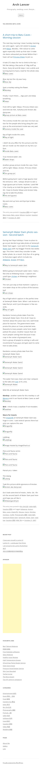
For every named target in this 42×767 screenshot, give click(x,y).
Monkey (33, 512)
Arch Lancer (21, 4)
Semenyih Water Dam (10, 518)
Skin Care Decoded (9, 671)
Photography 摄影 (21, 515)
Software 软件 (7, 718)
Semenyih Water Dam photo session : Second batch (20, 233)
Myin (22, 260)
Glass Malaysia (8, 655)
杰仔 (4, 548)
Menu (21, 15)
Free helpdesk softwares (11, 652)
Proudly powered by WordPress (13, 763)
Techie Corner (7, 674)
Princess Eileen (19, 57)
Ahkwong (6, 260)
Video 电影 (6, 727)
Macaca (6, 398)
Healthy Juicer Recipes (10, 657)
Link (4, 749)
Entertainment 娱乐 (9, 693)
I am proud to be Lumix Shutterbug (15, 546)
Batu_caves (15, 215)
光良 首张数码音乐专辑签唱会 (13, 551)
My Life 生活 (24, 506)
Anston (33, 46)
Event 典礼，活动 (9, 696)
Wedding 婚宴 (7, 729)
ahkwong (24, 509)
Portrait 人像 (7, 713)
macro (27, 512)
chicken (14, 276)
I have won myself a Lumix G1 (13, 540)
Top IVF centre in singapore (12, 680)
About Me (6, 743)
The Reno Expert (8, 677)
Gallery (5, 746)
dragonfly (10, 418)
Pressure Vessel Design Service (13, 668)
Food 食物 (6, 699)
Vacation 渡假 (24, 212)
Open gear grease (9, 666)
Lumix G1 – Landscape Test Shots (14, 543)
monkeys (6, 515)
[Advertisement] (12, 598)
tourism (28, 215)
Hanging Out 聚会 (9, 702)
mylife (12, 515)
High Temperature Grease (12, 660)
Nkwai (8, 49)
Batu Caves (6, 215)
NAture (22, 215)
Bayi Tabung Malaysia (10, 646)
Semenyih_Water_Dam (26, 518)
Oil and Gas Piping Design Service (14, 663)
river (17, 382)
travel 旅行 (6, 721)
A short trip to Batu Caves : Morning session (17, 36)
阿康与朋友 (6, 649)
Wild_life (19, 520)
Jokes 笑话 (6, 704)
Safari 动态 (32, 506)
